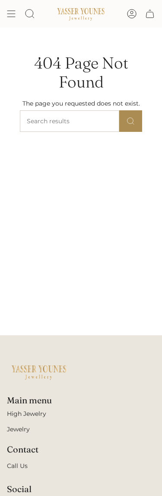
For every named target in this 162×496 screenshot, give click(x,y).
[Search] (130, 121)
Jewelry (18, 429)
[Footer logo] (39, 372)
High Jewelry (26, 414)
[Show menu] (11, 14)
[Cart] (150, 14)
